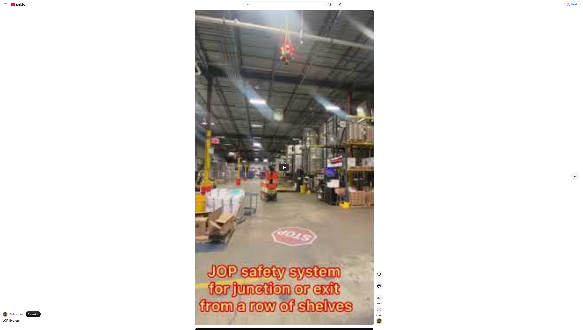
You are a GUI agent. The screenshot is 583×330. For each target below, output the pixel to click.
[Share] (379, 297)
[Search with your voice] (340, 4)
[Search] (329, 4)
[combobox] (285, 4)
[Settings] (560, 4)
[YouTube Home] (18, 4)
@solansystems (16, 314)
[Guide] (5, 4)
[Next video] (575, 176)
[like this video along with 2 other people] (379, 274)
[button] (5, 314)
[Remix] (379, 309)
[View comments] (379, 286)
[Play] (284, 167)
